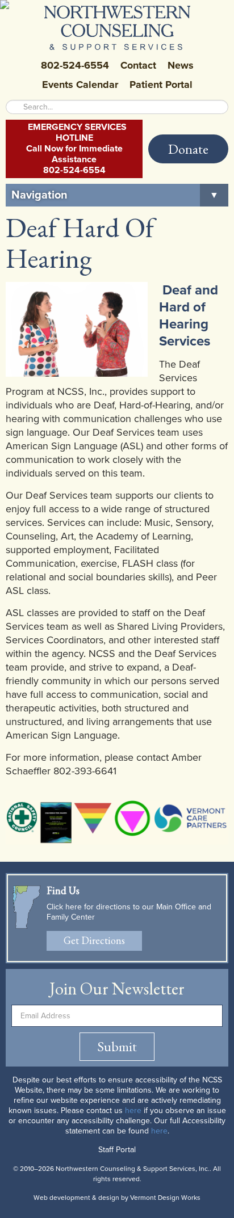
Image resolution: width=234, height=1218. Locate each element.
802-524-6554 (75, 65)
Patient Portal (161, 84)
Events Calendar (80, 84)
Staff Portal (117, 1149)
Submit (117, 1046)
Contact (138, 65)
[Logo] (117, 28)
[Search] (14, 107)
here (133, 1110)
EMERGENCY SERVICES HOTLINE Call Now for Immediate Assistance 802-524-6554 (76, 148)
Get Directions (94, 940)
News (181, 65)
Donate (188, 149)
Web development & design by (117, 1198)
